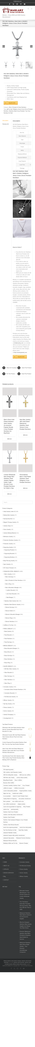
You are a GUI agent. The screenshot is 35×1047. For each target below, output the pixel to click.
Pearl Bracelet (8, 635)
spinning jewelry (14, 809)
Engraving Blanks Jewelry (25, 790)
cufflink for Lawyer (7, 788)
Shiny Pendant (26, 806)
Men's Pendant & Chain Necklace (17, 107)
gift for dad (9, 109)
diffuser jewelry (16, 964)
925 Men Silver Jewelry (10, 668)
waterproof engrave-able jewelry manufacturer (14, 835)
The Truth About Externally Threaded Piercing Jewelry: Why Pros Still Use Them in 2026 (25, 905)
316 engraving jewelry (8, 769)
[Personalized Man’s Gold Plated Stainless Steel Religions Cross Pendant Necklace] (25, 457)
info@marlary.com (17, 1)
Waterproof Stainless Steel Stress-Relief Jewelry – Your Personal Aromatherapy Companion (25, 947)
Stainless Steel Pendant (9, 817)
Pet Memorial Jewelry (9, 696)
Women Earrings (9, 607)
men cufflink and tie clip (18, 801)
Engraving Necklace (9, 557)
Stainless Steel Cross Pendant (17, 111)
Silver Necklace (8, 679)
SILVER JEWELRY (8, 666)
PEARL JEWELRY (8, 628)
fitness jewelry (23, 964)
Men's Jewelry (8, 574)
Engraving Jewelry (8, 547)
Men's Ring (8, 584)
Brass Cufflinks (18, 780)
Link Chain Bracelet (11, 593)
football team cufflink (17, 793)
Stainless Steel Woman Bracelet (11, 824)
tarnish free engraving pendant (10, 827)
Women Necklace (9, 621)
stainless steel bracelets (19, 962)
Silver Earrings (8, 676)
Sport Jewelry (6, 564)
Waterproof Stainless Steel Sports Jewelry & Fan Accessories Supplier (25, 915)
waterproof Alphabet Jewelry (10, 832)
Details (10, 438)
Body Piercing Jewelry (9, 560)
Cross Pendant (25, 785)
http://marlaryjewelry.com (20, 352)
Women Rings (9, 618)
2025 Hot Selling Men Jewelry (10, 775)
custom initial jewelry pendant (10, 790)
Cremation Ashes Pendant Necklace (13, 689)
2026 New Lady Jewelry (8, 777)
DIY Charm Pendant (8, 567)
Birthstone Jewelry (8, 536)
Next (31, 46)
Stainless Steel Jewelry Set (11, 601)
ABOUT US (6, 865)
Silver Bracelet (8, 672)
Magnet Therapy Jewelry (9, 522)
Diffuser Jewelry (7, 700)
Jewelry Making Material (9, 533)
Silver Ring (7, 683)
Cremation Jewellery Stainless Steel (11, 785)
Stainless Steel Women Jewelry (12, 604)
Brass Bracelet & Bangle (10, 648)
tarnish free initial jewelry (25, 827)
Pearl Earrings (8, 642)
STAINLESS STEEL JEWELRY (11, 571)
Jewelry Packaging (8, 714)
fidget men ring (6, 793)
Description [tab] (5, 120)
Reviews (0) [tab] (6, 124)
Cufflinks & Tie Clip (8, 625)
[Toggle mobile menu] (32, 9)
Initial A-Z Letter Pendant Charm (20, 796)
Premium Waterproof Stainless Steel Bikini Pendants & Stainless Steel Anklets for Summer (25, 935)
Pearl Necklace (8, 638)
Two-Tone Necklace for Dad (9, 830)
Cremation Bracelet (9, 693)
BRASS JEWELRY (8, 645)
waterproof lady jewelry (8, 838)
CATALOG (6, 869)
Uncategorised (7, 718)
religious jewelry (21, 804)
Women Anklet (9, 610)
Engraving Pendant (9, 550)
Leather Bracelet (10, 590)
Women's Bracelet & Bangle (12, 614)
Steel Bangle (9, 597)
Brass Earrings (8, 655)
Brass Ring (7, 662)
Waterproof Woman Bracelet (10, 840)
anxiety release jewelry (22, 777)
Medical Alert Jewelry (8, 515)
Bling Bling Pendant (8, 780)
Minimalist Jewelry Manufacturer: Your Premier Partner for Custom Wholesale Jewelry (25, 894)
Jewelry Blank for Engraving (10, 798)
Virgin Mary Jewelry (23, 830)
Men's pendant (6, 801)
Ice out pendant (7, 796)
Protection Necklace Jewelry (10, 540)
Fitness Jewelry (7, 707)
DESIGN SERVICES (8, 872)
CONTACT (6, 880)
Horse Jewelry (7, 529)
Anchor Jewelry (7, 711)
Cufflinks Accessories (19, 788)
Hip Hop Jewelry (7, 703)
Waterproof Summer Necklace (23, 838)
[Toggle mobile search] (28, 9)
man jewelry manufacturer (25, 798)
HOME (5, 862)
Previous (3, 46)
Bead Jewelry (7, 631)
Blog (4, 876)
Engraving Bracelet (9, 553)
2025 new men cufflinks (25, 775)
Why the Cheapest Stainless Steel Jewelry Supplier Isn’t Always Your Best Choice (26, 925)
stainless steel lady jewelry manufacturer (13, 814)
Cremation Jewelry (8, 686)
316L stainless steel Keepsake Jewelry (12, 772)
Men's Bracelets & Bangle (12, 587)
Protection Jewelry (8, 543)
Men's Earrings (9, 576)
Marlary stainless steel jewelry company (12, 960)
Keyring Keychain (7, 518)
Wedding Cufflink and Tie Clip (10, 843)
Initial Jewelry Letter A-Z (9, 511)
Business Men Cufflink (8, 782)
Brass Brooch (7, 652)
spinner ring (6, 809)
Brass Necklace (8, 659)
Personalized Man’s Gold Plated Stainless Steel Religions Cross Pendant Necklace (25, 478)
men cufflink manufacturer (9, 804)
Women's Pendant (23, 843)
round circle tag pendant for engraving (12, 806)
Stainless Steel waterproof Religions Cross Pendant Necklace (15, 821)
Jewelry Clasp (7, 525)
